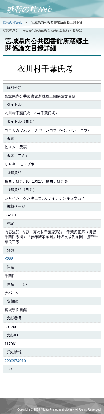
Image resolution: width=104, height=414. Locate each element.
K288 (9, 259)
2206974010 (15, 361)
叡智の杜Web (12, 22)
